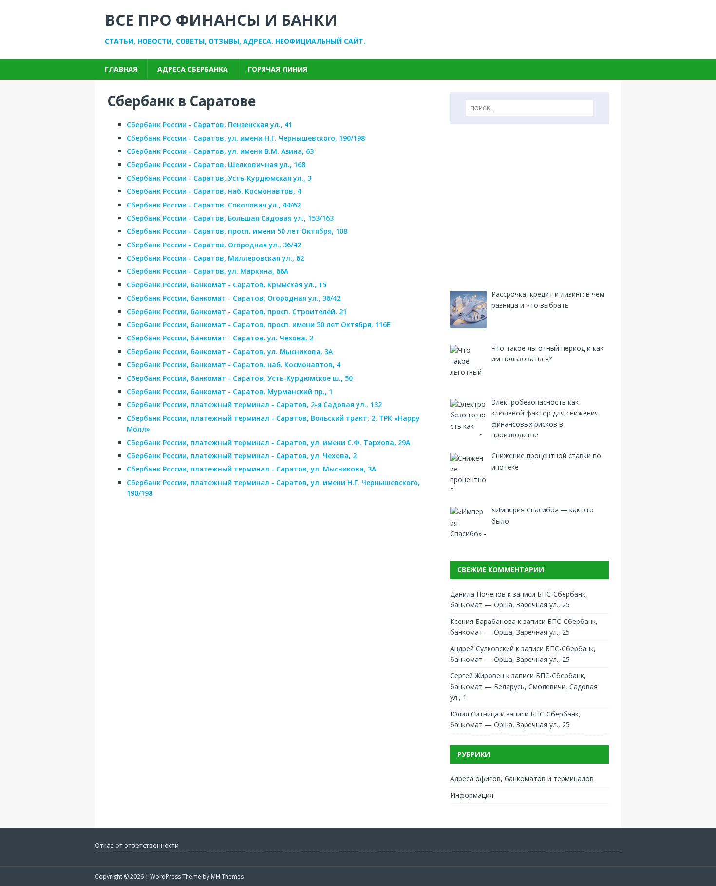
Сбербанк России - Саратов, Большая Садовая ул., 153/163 (230, 218)
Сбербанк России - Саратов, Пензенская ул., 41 (209, 124)
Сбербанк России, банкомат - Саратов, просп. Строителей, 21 (237, 311)
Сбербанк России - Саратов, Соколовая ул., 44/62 (214, 204)
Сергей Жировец (477, 675)
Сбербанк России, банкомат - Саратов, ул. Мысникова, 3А (230, 351)
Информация (471, 795)
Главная (121, 69)
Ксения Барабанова (483, 621)
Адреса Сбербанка (192, 69)
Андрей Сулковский (482, 648)
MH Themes (227, 876)
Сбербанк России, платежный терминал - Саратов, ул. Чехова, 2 (242, 455)
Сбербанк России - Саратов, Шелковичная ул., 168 (216, 164)
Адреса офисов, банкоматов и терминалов (522, 778)
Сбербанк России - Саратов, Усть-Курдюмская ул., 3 (219, 178)
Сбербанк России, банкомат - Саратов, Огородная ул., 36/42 (233, 297)
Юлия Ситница (474, 713)
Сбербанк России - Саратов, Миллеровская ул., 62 (215, 258)
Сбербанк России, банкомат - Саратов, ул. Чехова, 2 (220, 337)
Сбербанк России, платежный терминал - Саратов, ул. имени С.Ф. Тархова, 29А (268, 442)
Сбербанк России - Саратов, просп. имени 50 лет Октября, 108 (237, 231)
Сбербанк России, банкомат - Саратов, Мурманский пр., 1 (230, 391)
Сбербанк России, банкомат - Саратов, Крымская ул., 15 (226, 284)
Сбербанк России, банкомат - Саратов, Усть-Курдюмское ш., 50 (240, 378)
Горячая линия (277, 69)
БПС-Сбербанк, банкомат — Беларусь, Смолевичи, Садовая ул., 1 (524, 686)
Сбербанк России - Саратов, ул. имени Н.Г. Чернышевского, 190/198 (246, 138)
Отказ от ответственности (137, 845)
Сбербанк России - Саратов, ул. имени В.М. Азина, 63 (220, 151)
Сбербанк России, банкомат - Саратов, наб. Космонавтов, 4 (233, 364)
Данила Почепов (478, 594)
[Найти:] (529, 108)
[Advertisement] (529, 206)
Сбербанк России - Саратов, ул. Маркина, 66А (207, 271)
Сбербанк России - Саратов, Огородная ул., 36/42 (214, 244)
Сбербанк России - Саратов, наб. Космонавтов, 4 (214, 191)
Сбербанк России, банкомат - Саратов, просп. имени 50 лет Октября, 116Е (259, 324)
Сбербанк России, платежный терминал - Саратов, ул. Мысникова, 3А (251, 468)
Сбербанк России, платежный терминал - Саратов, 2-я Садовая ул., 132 (254, 404)
